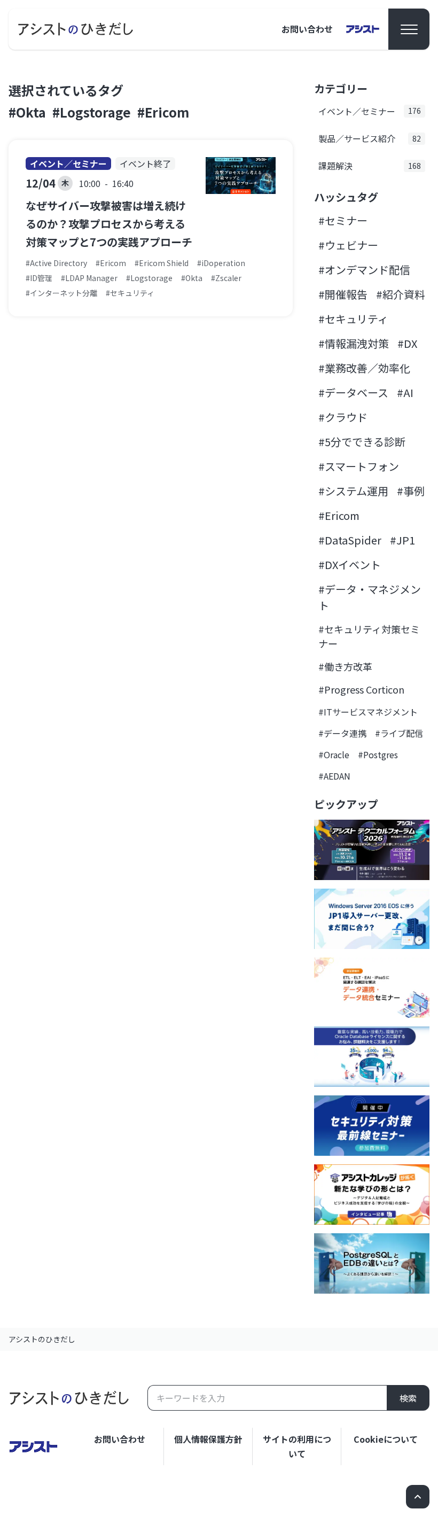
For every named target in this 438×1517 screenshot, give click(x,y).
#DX (407, 343)
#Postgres (378, 754)
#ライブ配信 (399, 733)
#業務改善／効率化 (364, 368)
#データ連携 (342, 733)
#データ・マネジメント (369, 597)
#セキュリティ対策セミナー (369, 636)
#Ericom (163, 112)
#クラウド (342, 417)
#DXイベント (349, 564)
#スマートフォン (358, 466)
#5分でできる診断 (361, 441)
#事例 (411, 491)
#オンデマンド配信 (364, 269)
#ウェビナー (348, 245)
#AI (405, 392)
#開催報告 (342, 294)
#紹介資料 (400, 294)
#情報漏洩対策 (353, 343)
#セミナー (342, 220)
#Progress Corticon (361, 689)
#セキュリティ (353, 318)
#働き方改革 (345, 666)
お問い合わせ (307, 28)
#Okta (27, 112)
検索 (408, 1397)
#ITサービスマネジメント (368, 711)
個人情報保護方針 (208, 1439)
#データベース (353, 392)
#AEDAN (334, 775)
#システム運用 (353, 491)
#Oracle (333, 754)
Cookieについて (386, 1439)
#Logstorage (91, 112)
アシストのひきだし (42, 1339)
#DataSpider (349, 540)
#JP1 (402, 540)
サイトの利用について (297, 1446)
